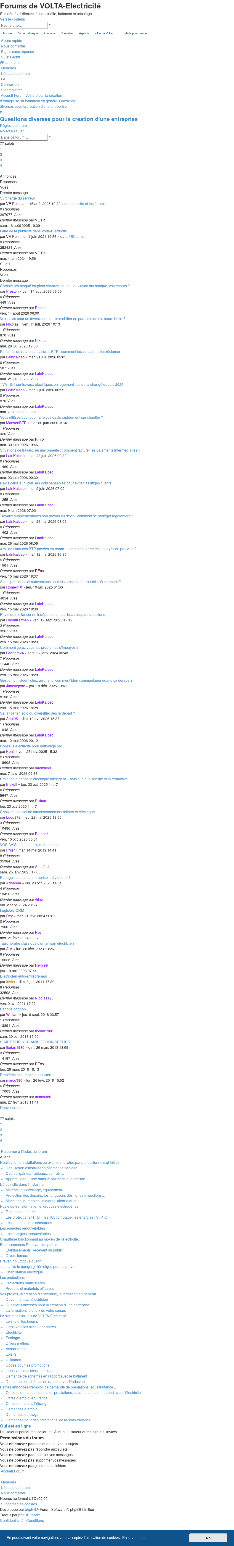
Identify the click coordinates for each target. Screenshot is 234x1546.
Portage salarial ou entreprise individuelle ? (35, 877)
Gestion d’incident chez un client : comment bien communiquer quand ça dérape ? (66, 680)
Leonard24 (15, 652)
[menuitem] (12, 46)
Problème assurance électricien (25, 1074)
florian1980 (44, 1030)
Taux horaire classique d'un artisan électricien (37, 943)
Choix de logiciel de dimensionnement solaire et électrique (47, 811)
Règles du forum (13, 125)
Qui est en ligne (15, 1426)
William (12, 1014)
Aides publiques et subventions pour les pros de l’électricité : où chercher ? (60, 581)
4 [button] (1, 165)
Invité (10, 981)
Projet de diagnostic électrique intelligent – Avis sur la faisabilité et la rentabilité (64, 778)
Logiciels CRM (12, 910)
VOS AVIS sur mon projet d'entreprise (30, 844)
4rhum (40, 899)
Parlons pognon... (14, 1009)
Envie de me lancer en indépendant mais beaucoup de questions (52, 614)
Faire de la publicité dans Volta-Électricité (33, 231)
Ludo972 (13, 817)
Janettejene (15, 685)
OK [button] (208, 1538)
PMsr (10, 850)
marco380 (14, 1080)
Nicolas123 (44, 998)
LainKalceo (15, 357)
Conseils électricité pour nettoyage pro (31, 746)
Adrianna (13, 883)
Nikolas (12, 324)
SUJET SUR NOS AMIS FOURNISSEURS (35, 1041)
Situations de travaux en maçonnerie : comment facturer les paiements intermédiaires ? (70, 450)
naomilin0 (43, 767)
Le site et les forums (89, 203)
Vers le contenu (12, 19)
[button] (0, 170)
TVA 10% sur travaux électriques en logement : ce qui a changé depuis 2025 (61, 384)
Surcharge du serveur (17, 198)
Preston (12, 291)
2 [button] (1, 154)
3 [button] (1, 159)
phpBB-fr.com (29, 1514)
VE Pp (11, 203)
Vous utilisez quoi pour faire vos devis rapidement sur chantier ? (51, 417)
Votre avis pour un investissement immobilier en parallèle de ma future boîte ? (62, 318)
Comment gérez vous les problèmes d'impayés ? (39, 647)
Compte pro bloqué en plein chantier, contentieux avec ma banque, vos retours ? (65, 285)
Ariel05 (12, 718)
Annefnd (42, 866)
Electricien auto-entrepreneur (23, 976)
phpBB (30, 1509)
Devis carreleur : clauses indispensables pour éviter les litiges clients (55, 483)
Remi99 (41, 965)
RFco (39, 439)
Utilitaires (77, 236)
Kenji (10, 751)
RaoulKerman (17, 620)
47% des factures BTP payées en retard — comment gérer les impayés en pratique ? (68, 548)
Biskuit (11, 784)
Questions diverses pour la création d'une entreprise (69, 119)
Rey (9, 915)
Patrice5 (41, 833)
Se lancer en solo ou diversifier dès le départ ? (37, 713)
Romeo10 (14, 587)
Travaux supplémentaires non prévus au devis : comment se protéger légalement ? (66, 515)
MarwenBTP (16, 422)
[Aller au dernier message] (46, 220)
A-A (9, 948)
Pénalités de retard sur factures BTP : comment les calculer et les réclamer (60, 351)
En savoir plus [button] (133, 1538)
